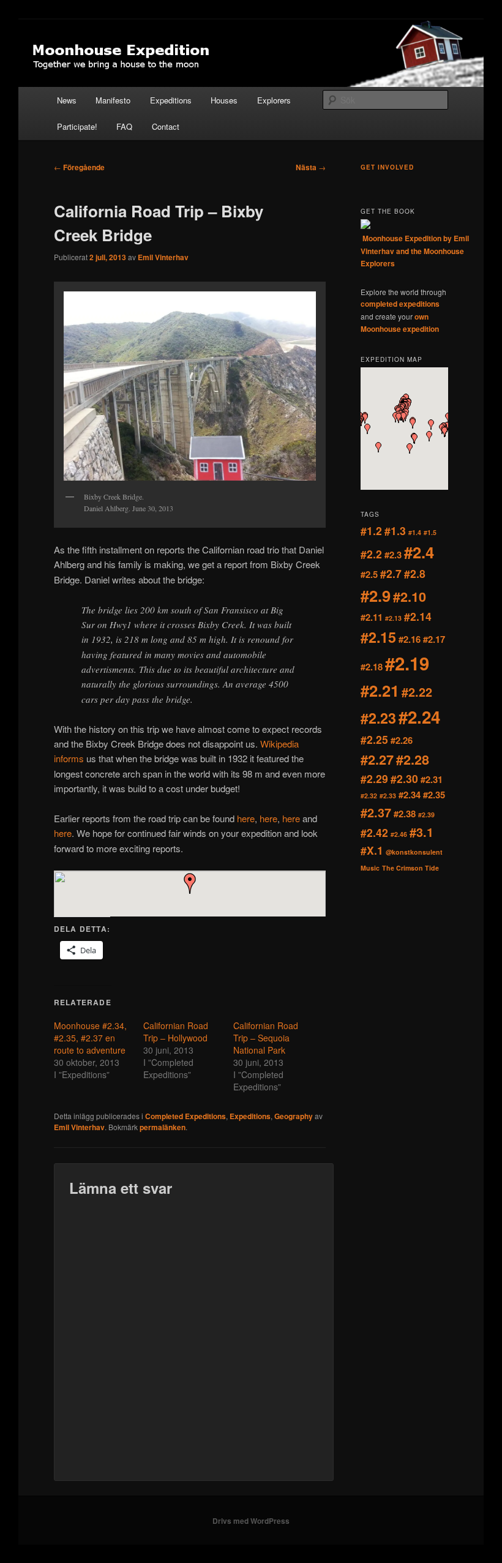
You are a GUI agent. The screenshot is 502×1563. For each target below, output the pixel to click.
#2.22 (417, 691)
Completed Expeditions (185, 1116)
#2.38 (405, 813)
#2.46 (399, 834)
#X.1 (372, 850)
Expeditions (171, 100)
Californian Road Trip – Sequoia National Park (265, 1037)
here (246, 818)
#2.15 (378, 637)
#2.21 (380, 690)
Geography (293, 1116)
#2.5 (369, 574)
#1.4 (414, 532)
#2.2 (371, 553)
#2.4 (419, 552)
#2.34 (410, 794)
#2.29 (374, 778)
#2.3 (393, 554)
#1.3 (395, 530)
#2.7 (391, 573)
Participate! (77, 126)
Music (370, 867)
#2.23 (378, 718)
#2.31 (432, 779)
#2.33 (388, 795)
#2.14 (418, 616)
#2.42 (374, 832)
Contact (165, 126)
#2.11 (372, 617)
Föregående (79, 167)
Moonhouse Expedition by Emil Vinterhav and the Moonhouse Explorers (415, 251)
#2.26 (402, 740)
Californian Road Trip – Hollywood (175, 1031)
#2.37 (376, 812)
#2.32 (369, 795)
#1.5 (430, 532)
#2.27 (377, 759)
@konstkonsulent (414, 851)
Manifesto (113, 100)
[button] (190, 883)
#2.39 (426, 814)
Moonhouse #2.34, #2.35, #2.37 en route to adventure (90, 1037)
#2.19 (407, 663)
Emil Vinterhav (163, 257)
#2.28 (412, 759)
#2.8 (414, 573)
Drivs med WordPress (251, 1520)
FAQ (124, 126)
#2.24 (419, 717)
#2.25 (374, 739)
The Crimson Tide (410, 867)
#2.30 (404, 778)
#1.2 (371, 530)
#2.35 (434, 794)
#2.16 (410, 639)
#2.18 (372, 666)
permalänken (162, 1127)
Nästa (311, 167)
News (67, 100)
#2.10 (409, 596)
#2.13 (393, 618)
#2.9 (376, 595)
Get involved (387, 167)
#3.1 (421, 832)
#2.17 (434, 639)
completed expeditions (400, 303)
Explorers (274, 100)
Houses (224, 100)
